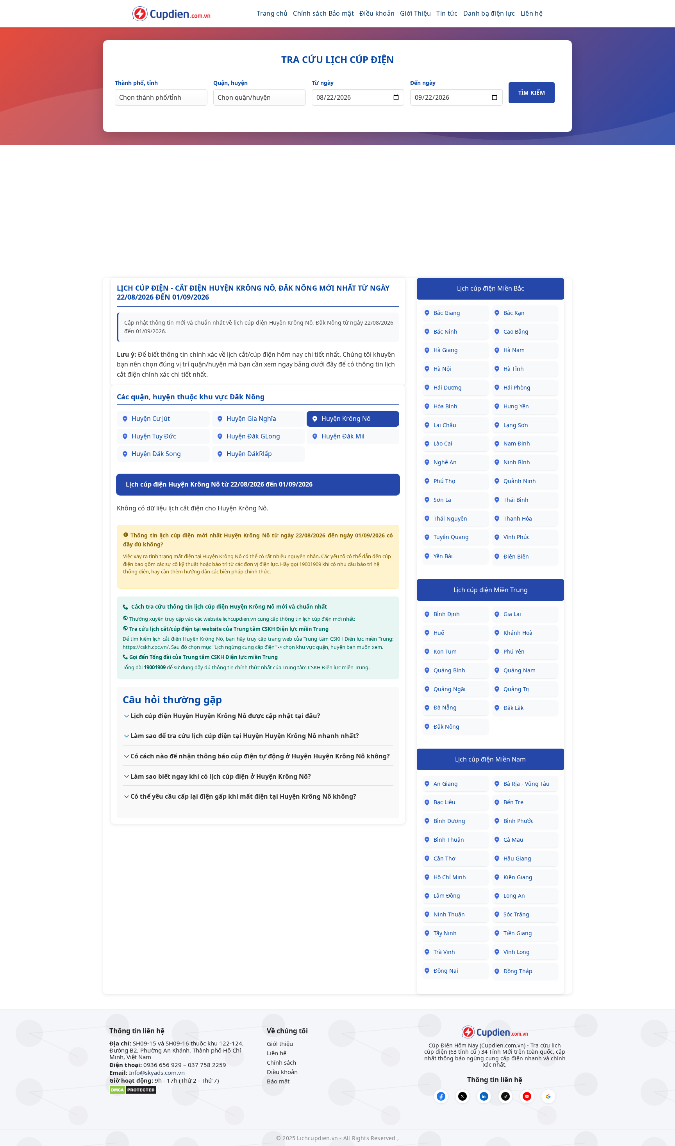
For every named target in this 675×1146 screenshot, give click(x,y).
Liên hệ (532, 13)
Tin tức (446, 13)
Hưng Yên (516, 406)
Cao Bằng (516, 331)
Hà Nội (442, 368)
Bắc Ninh (445, 331)
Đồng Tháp (518, 971)
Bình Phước (519, 820)
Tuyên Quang (451, 537)
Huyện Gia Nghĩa (251, 418)
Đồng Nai (446, 970)
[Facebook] (441, 1096)
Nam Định (517, 443)
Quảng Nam (520, 670)
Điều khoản (377, 13)
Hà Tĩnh (514, 368)
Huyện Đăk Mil (342, 436)
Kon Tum (445, 651)
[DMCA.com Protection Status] (133, 1089)
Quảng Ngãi (450, 689)
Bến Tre (513, 802)
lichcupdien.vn (239, 618)
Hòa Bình (445, 406)
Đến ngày (423, 82)
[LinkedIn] (484, 1096)
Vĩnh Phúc (517, 537)
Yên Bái (443, 556)
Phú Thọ (444, 481)
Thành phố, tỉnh (136, 82)
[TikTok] (505, 1096)
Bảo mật (278, 1081)
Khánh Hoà (518, 632)
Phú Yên (514, 651)
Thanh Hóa (518, 518)
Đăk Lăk (513, 707)
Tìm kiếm (531, 92)
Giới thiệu (280, 1043)
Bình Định (447, 614)
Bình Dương (449, 820)
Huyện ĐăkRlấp (249, 453)
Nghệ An (445, 462)
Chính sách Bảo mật (323, 13)
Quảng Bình (449, 670)
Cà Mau (513, 839)
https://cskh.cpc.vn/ (146, 646)
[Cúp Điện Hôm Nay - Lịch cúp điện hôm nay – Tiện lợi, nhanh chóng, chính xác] (171, 14)
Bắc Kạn (514, 312)
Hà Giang (446, 350)
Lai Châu (445, 425)
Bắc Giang (447, 312)
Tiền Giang (518, 933)
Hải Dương (448, 387)
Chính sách (281, 1062)
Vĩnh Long (517, 952)
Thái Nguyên (450, 518)
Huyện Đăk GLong (253, 436)
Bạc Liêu (444, 802)
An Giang (446, 783)
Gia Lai (512, 614)
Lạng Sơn (516, 425)
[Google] (548, 1096)
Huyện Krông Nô (346, 418)
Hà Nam (514, 350)
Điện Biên (516, 556)
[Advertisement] (337, 211)
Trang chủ (272, 13)
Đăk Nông (446, 726)
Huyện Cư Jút (151, 418)
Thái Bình (516, 499)
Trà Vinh (444, 952)
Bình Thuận (449, 839)
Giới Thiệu (415, 13)
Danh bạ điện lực (489, 13)
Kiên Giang (518, 877)
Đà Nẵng (445, 707)
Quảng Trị (517, 689)
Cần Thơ (444, 858)
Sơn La (442, 499)
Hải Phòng (517, 387)
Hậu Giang (517, 858)
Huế (439, 632)
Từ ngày (323, 82)
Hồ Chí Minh (450, 877)
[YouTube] (527, 1096)
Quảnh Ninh (520, 481)
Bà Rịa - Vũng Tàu (527, 783)
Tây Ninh (445, 933)
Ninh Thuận (449, 914)
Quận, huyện (230, 82)
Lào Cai (443, 443)
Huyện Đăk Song (156, 453)
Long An (514, 895)
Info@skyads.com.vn (157, 1072)
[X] (462, 1096)
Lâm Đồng (447, 895)
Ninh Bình (517, 462)
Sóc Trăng (516, 914)
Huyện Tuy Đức (154, 436)
